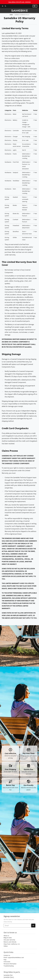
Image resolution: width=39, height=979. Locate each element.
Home (11, 14)
